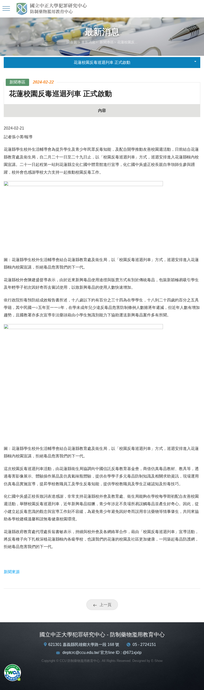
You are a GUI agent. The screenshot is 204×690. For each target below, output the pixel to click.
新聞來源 (12, 572)
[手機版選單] (7, 8)
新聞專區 (106, 42)
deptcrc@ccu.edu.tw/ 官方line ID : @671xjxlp (102, 652)
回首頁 (71, 42)
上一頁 (105, 605)
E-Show (156, 661)
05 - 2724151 (144, 644)
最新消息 (88, 42)
